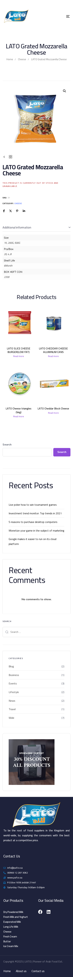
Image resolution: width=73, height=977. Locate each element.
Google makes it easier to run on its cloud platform (32, 541)
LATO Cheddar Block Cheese (53, 408)
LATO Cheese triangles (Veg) (18, 410)
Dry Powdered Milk (13, 912)
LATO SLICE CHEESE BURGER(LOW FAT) (18, 350)
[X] (10, 211)
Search (7, 444)
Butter (7, 941)
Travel (12, 709)
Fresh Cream (10, 936)
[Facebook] (4, 211)
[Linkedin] (24, 211)
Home (9, 59)
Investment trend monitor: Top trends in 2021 (35, 513)
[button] (64, 91)
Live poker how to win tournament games (33, 504)
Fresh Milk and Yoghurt (15, 917)
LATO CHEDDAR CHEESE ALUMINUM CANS (53, 350)
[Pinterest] (17, 211)
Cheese (22, 59)
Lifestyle (14, 692)
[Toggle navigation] (59, 16)
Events (13, 683)
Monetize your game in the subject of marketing (36, 530)
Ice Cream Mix (10, 946)
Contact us (38, 971)
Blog (11, 666)
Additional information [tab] (17, 227)
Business (14, 675)
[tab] (36, 227)
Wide (11, 717)
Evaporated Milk (12, 921)
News (12, 700)
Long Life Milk (10, 926)
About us (21, 971)
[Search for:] (36, 632)
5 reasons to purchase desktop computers (33, 521)
